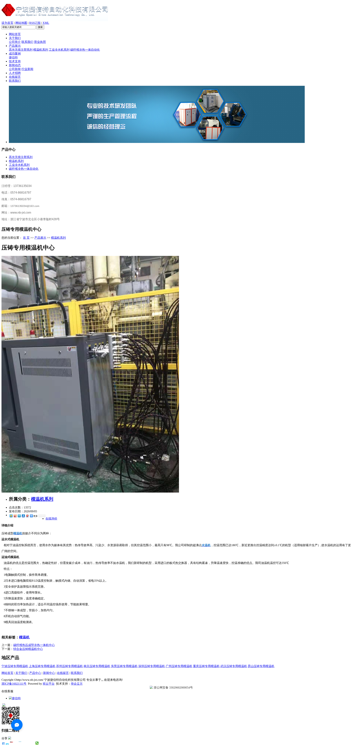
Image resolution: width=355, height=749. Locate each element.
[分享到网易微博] (27, 515)
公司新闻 (15, 69)
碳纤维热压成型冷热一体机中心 (34, 645)
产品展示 (15, 45)
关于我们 (15, 38)
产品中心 (35, 672)
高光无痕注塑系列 (21, 49)
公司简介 (15, 41)
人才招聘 (15, 73)
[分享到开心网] (20, 743)
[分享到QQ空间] (11, 515)
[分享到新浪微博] (15, 515)
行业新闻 (27, 69)
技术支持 (15, 61)
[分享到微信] (37, 743)
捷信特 (13, 57)
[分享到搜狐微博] (28, 743)
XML (46, 22)
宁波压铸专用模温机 (14, 666)
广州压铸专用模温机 (179, 666)
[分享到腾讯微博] (19, 515)
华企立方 (77, 683)
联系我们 (27, 41)
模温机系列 (40, 49)
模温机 (24, 637)
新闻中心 (49, 672)
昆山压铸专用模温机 (261, 666)
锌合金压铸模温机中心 (28, 648)
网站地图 (21, 22)
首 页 (26, 237)
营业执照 (40, 41)
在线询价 (51, 518)
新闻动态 (15, 65)
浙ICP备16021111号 (13, 683)
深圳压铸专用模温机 (151, 666)
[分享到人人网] (23, 515)
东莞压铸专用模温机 (124, 666)
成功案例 (15, 53)
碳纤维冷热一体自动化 (85, 49)
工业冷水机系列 (59, 49)
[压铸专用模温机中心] (90, 491)
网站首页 (15, 34)
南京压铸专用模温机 (97, 666)
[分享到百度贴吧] (24, 743)
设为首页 (7, 22)
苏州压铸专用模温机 (69, 666)
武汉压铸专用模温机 (233, 666)
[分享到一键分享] (7, 743)
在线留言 (15, 76)
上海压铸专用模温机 (42, 666)
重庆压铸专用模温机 (206, 666)
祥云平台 (49, 683)
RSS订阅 (34, 22)
